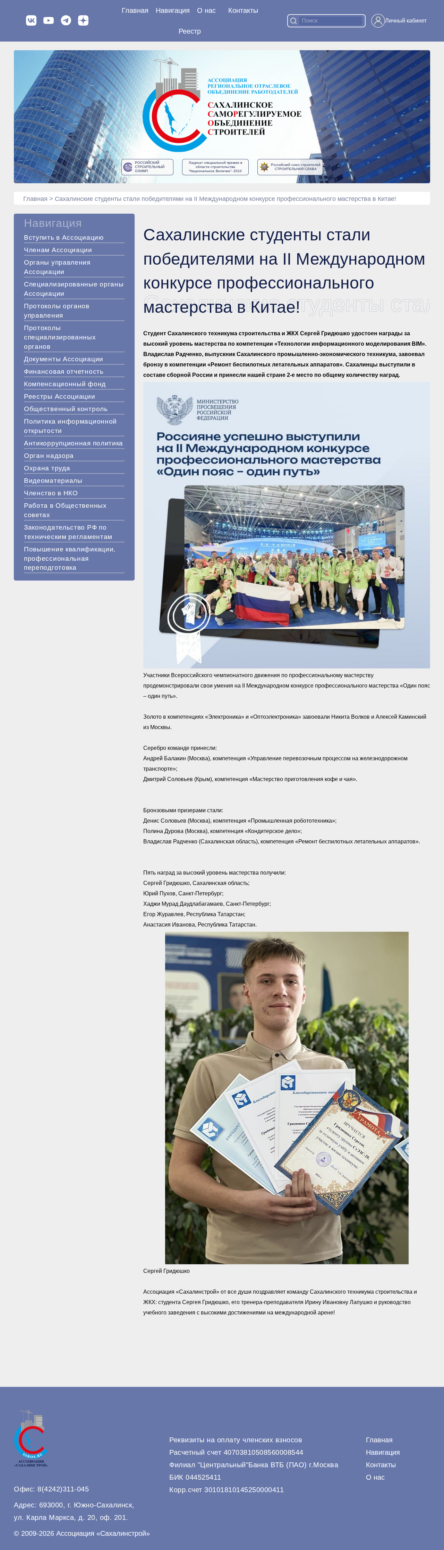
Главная (135, 10)
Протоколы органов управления (56, 310)
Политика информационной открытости (70, 426)
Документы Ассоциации (63, 359)
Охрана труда (47, 468)
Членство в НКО (51, 493)
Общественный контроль (66, 409)
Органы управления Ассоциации (57, 267)
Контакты (243, 10)
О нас (206, 10)
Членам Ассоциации (58, 250)
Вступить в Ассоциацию (64, 237)
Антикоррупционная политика (73, 443)
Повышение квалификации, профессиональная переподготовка (70, 559)
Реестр (190, 31)
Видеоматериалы (53, 480)
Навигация (383, 1452)
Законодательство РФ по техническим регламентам (68, 532)
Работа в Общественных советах (65, 510)
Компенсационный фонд (65, 384)
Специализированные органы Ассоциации (74, 289)
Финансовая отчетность (64, 371)
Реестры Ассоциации (59, 396)
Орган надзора (49, 455)
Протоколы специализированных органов (60, 337)
